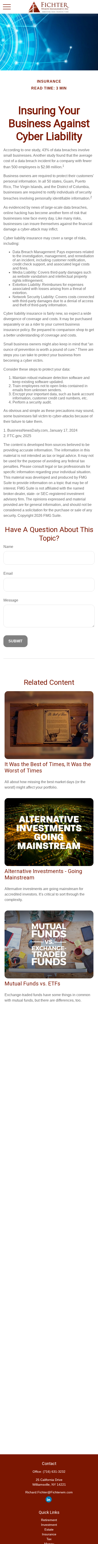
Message (10, 600)
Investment (49, 1525)
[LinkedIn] (49, 1499)
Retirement (49, 1520)
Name (8, 547)
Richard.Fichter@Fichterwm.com (49, 1492)
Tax (49, 1539)
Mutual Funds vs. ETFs (32, 983)
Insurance (49, 1534)
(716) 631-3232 (54, 1471)
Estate (49, 1529)
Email (8, 573)
